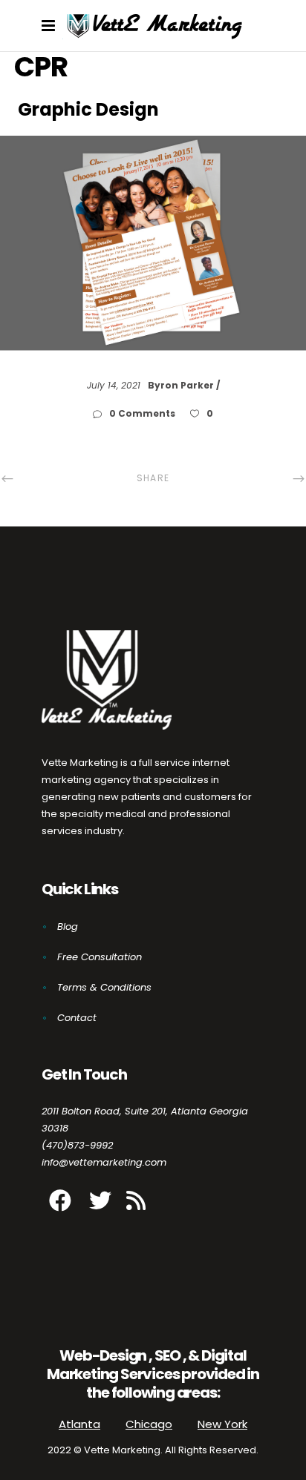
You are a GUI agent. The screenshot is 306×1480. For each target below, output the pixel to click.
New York (222, 1424)
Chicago (149, 1424)
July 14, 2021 (115, 385)
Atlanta (79, 1424)
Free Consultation (99, 957)
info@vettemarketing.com (104, 1162)
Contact (77, 1018)
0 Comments (143, 413)
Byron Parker (182, 385)
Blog (67, 926)
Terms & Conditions (104, 987)
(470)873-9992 (77, 1145)
